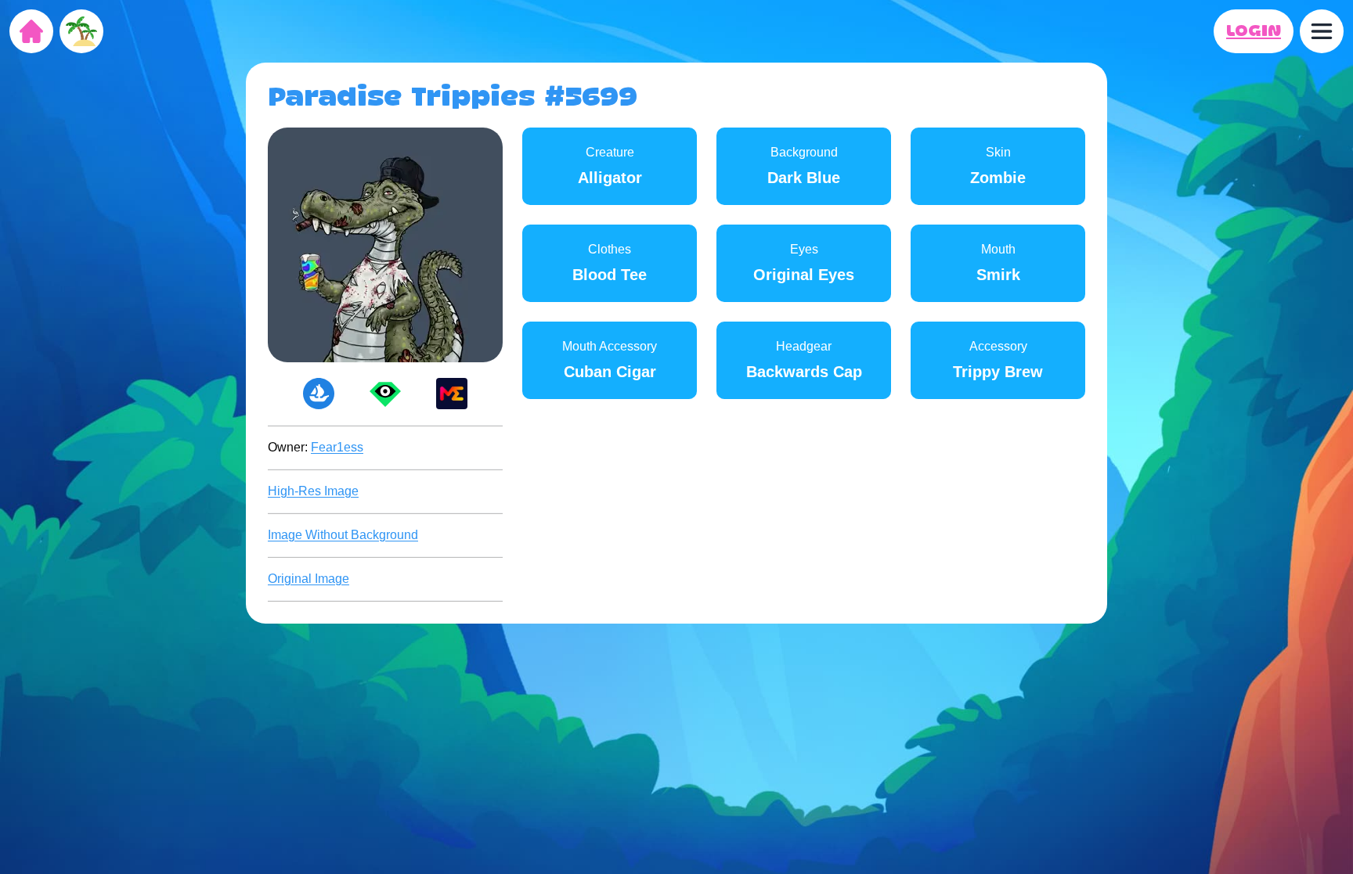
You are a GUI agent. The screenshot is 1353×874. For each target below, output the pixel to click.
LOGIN (1253, 31)
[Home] (31, 31)
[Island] (81, 31)
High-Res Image (313, 491)
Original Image (308, 578)
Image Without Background (343, 534)
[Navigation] (1322, 31)
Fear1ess (337, 447)
